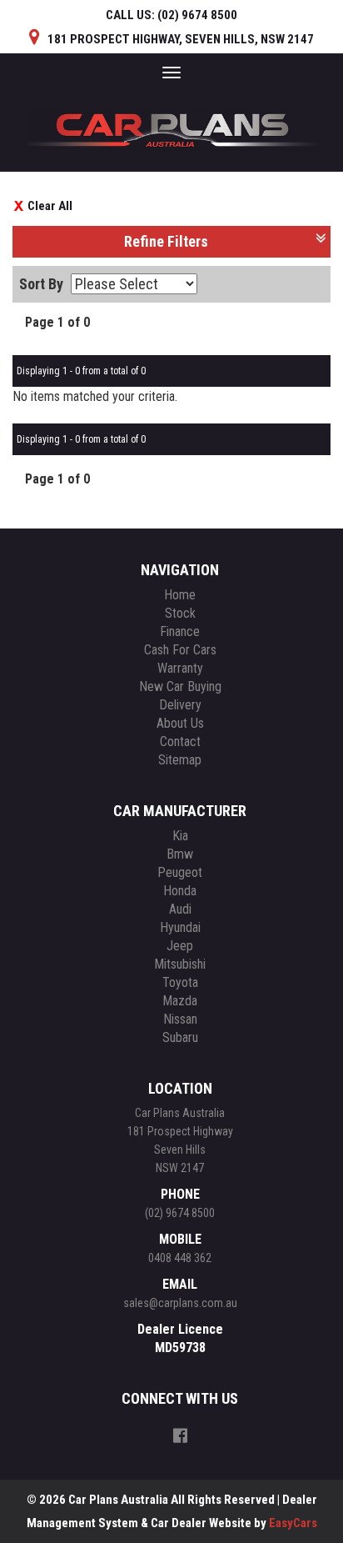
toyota (180, 982)
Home (180, 595)
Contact (180, 741)
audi (180, 909)
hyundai (180, 927)
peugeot (179, 872)
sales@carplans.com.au (180, 1303)
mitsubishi (180, 964)
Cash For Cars (180, 650)
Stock (180, 613)
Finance (180, 631)
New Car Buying (180, 686)
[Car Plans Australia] (171, 122)
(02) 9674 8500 (180, 1213)
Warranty (180, 668)
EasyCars (293, 1522)
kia (180, 836)
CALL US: (171, 15)
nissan (180, 1019)
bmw (180, 854)
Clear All (49, 205)
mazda (179, 1001)
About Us (180, 723)
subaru (180, 1037)
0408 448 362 (179, 1258)
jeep (180, 946)
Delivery (180, 705)
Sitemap (179, 760)
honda (179, 891)
